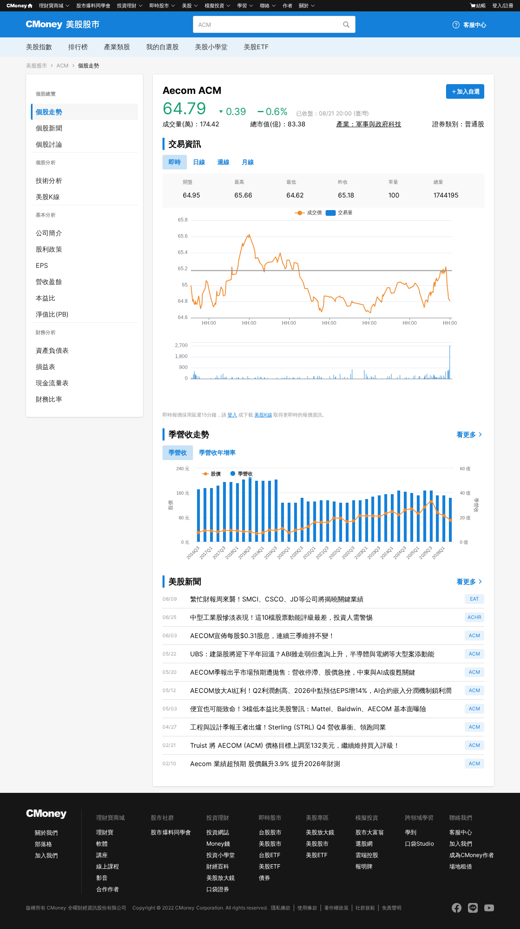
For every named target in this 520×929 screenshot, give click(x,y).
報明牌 (364, 866)
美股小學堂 (211, 47)
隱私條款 (280, 908)
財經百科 (217, 866)
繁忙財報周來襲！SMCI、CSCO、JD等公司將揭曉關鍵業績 (277, 599)
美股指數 (39, 47)
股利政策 (49, 249)
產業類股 (117, 47)
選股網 (364, 843)
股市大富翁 (369, 832)
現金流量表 (52, 383)
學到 (410, 832)
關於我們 (46, 832)
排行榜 (78, 47)
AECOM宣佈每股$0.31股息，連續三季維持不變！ (262, 636)
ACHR (474, 617)
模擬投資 (214, 5)
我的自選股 (162, 47)
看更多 (466, 434)
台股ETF (269, 854)
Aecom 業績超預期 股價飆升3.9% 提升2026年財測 (265, 764)
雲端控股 (366, 854)
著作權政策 (336, 908)
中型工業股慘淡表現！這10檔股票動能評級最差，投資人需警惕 (281, 617)
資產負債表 (52, 350)
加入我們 (46, 855)
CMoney (16, 5)
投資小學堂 (220, 854)
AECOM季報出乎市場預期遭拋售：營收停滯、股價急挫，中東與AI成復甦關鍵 (302, 672)
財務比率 (49, 399)
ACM (62, 65)
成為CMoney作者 (471, 854)
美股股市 (36, 65)
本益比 (46, 298)
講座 (102, 854)
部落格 (43, 843)
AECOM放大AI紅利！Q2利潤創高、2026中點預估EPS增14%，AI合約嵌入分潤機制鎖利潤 (320, 690)
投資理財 (126, 5)
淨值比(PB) (52, 314)
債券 (264, 877)
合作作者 (107, 889)
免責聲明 (391, 908)
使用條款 (307, 908)
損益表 (46, 366)
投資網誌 (217, 832)
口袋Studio (419, 843)
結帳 (481, 5)
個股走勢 (88, 65)
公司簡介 (49, 233)
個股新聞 (49, 128)
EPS (42, 265)
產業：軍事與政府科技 (368, 124)
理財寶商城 (51, 5)
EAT (474, 599)
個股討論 (49, 144)
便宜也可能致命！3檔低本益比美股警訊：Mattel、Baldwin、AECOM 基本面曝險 (308, 709)
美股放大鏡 (220, 877)
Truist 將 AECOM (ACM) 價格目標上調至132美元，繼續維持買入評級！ (295, 745)
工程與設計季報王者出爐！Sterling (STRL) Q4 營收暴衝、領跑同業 (288, 727)
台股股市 (270, 832)
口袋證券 (217, 889)
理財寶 (104, 832)
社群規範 (365, 908)
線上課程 (107, 866)
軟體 (102, 843)
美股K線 (48, 197)
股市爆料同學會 (93, 5)
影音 (102, 877)
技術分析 (49, 180)
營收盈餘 (49, 282)
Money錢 (218, 843)
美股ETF (256, 47)
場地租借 (460, 866)
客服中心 (460, 832)
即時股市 (159, 5)
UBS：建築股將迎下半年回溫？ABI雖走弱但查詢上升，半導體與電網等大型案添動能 (312, 654)
